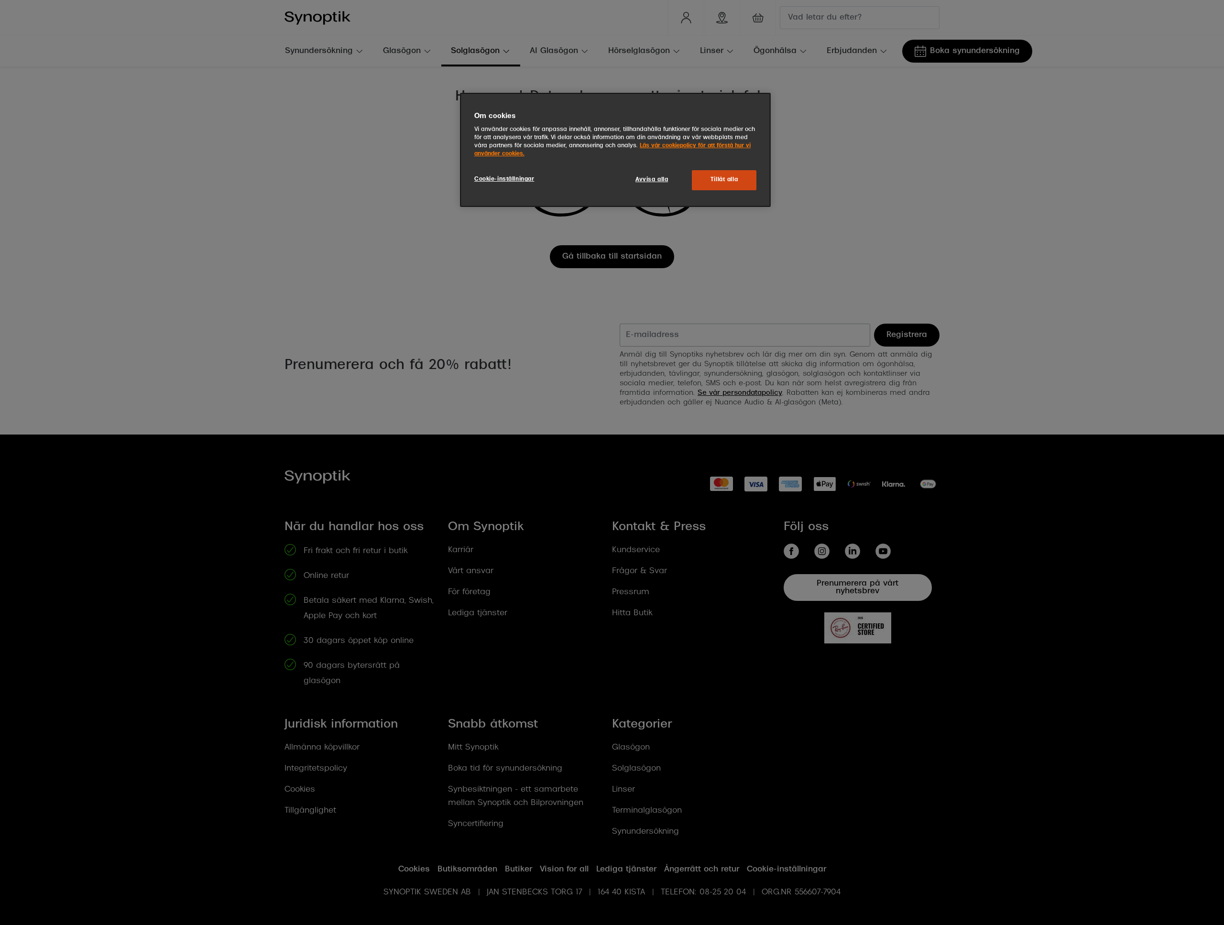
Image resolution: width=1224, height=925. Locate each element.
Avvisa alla (651, 180)
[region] (615, 150)
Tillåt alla (724, 180)
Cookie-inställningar (504, 179)
